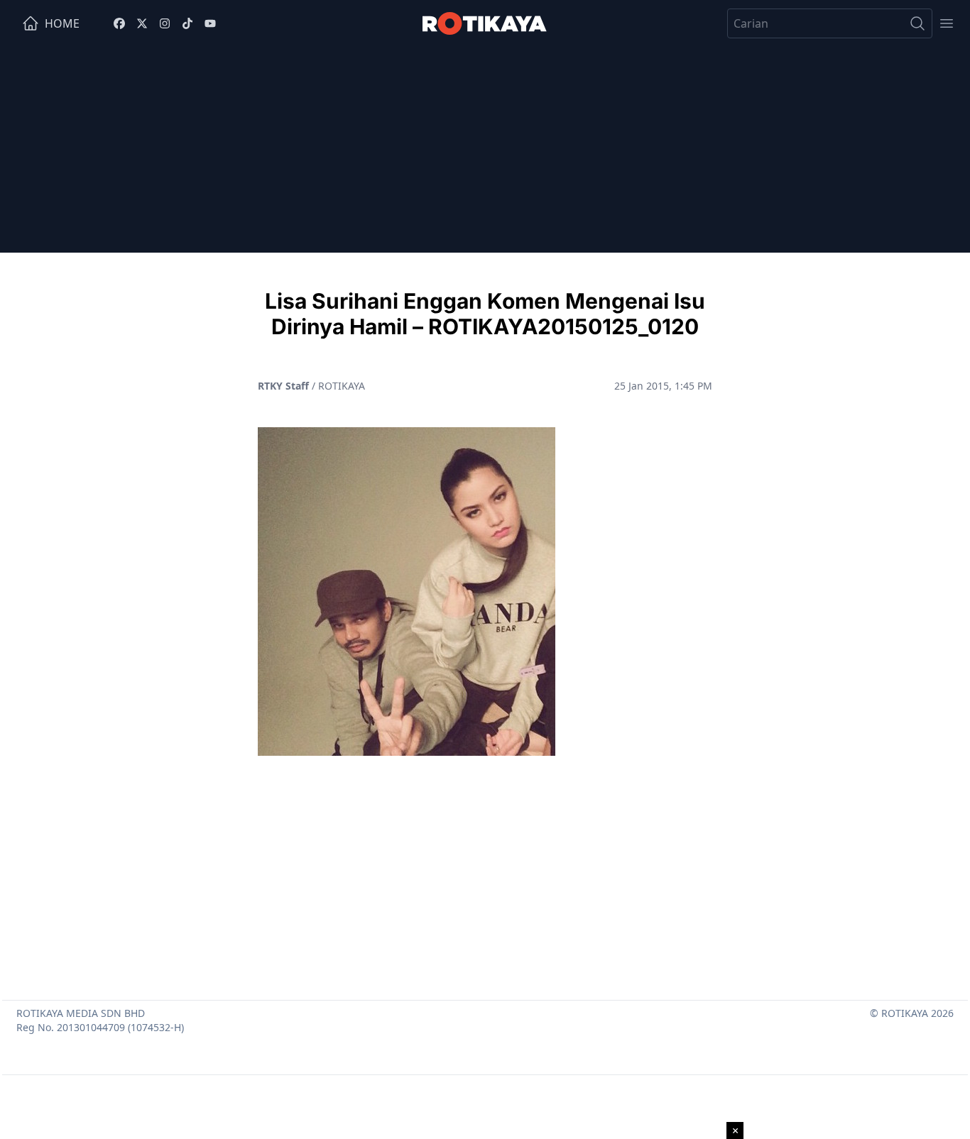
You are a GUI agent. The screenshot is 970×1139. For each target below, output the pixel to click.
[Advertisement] (485, 153)
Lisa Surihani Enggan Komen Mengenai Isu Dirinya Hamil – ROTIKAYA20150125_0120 (485, 313)
